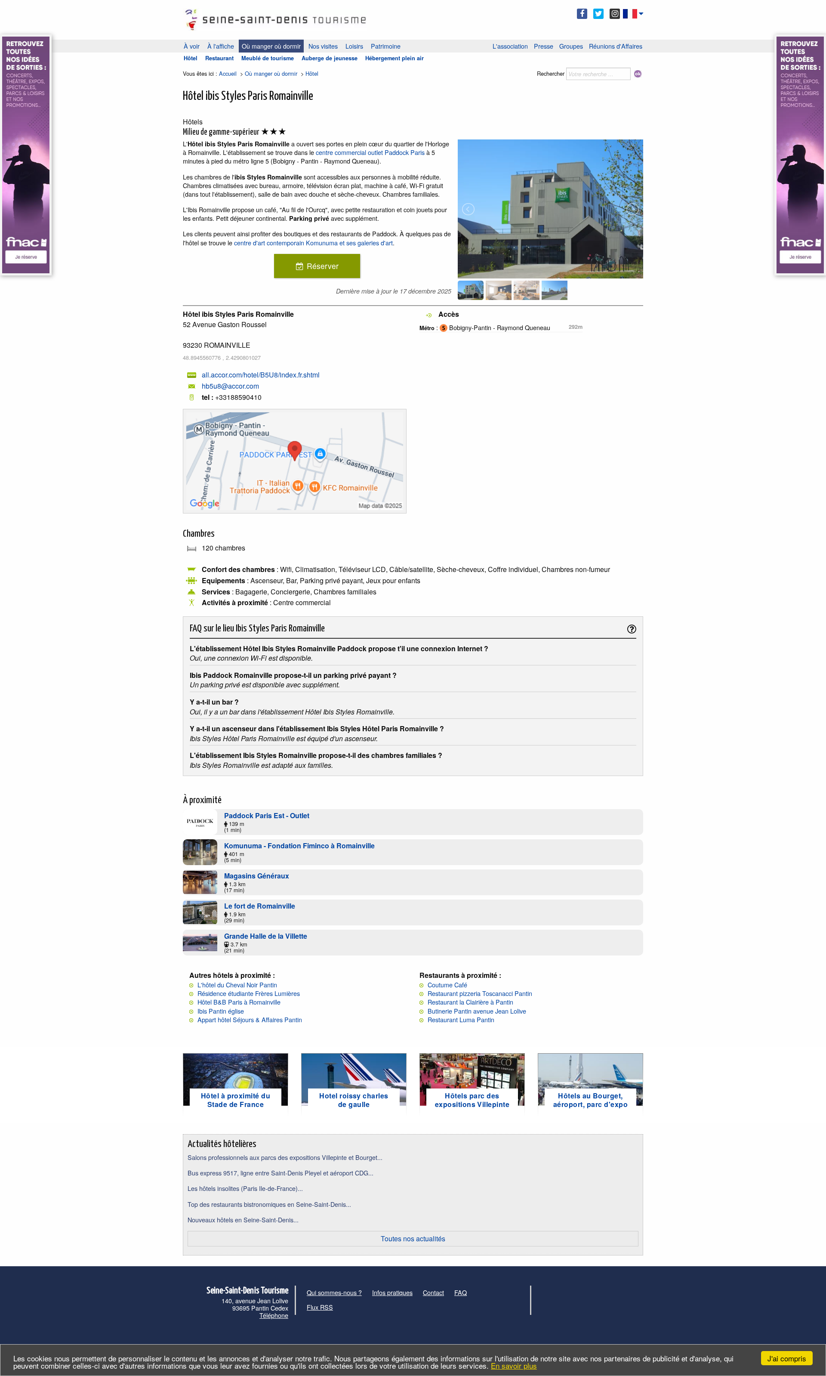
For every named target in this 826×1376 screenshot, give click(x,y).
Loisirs (354, 45)
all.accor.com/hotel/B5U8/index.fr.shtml (261, 375)
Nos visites (323, 45)
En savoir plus (514, 1365)
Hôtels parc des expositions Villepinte (472, 1100)
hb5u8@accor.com (230, 386)
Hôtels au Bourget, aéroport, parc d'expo (590, 1100)
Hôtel (190, 58)
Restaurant (219, 58)
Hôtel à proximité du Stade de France (236, 1100)
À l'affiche (220, 45)
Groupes (571, 45)
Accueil (228, 73)
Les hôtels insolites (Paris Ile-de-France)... (245, 1188)
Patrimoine (386, 45)
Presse (543, 45)
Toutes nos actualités (413, 1238)
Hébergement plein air (394, 58)
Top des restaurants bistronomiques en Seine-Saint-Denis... (269, 1204)
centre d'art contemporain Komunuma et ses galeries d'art (313, 242)
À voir (192, 45)
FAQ (460, 1292)
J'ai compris (786, 1358)
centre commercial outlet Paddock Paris (370, 152)
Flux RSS (320, 1306)
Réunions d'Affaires (615, 45)
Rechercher (550, 73)
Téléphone (273, 1315)
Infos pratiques (392, 1292)
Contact (433, 1292)
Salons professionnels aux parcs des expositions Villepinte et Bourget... (285, 1157)
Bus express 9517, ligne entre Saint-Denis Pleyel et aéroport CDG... (280, 1172)
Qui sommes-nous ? (334, 1292)
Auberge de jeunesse (330, 58)
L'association (510, 45)
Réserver (323, 265)
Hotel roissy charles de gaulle (353, 1100)
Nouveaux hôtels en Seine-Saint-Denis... (243, 1219)
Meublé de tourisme (267, 58)
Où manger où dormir (271, 45)
